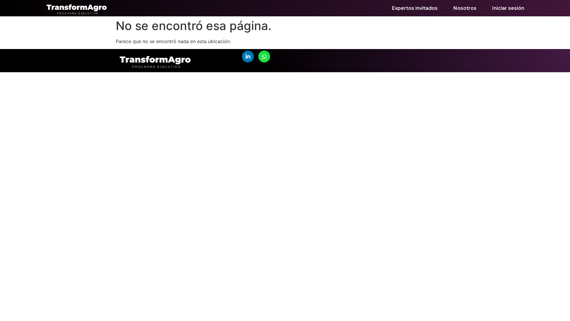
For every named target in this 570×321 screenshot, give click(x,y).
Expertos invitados (415, 8)
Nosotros (464, 8)
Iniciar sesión (508, 8)
